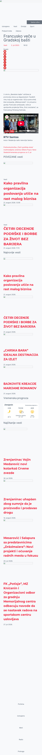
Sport (32, 26)
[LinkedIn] (21, 57)
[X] (21, 65)
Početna (21, 704)
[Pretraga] (21, 747)
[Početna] (21, 700)
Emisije (23, 26)
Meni (21, 728)
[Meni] (21, 724)
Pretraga (21, 751)
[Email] (21, 68)
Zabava (18, 31)
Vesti (15, 26)
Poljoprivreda (7, 31)
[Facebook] (21, 51)
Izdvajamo (6, 26)
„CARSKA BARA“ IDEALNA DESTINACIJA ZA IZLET (21, 355)
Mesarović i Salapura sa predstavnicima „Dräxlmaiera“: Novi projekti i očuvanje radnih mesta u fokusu (21, 546)
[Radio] (21, 735)
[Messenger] (21, 54)
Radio (21, 739)
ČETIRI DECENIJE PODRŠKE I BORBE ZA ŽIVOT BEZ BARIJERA (20, 322)
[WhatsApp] (21, 62)
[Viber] (21, 59)
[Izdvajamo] (21, 712)
